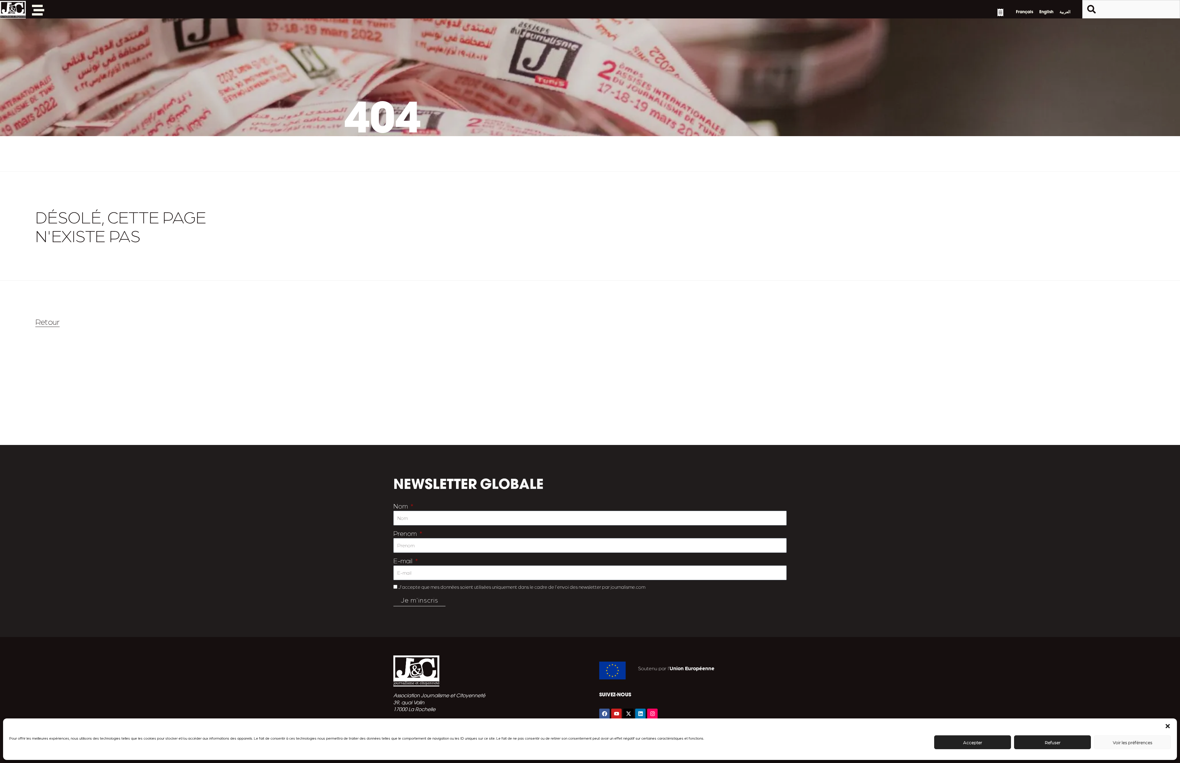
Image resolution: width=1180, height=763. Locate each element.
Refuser (1052, 742)
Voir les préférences (1132, 742)
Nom (401, 505)
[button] (1168, 726)
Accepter (972, 742)
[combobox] (1131, 9)
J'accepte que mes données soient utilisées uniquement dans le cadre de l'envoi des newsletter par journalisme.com (521, 587)
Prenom (405, 533)
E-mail (403, 560)
